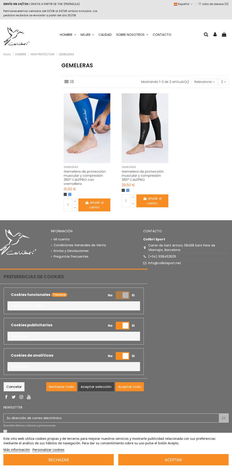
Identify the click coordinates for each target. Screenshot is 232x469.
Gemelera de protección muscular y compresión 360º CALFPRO (143, 175)
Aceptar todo (129, 386)
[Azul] (69, 194)
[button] (73, 305)
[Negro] (65, 194)
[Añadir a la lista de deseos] (84, 161)
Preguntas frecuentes (71, 256)
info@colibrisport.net (164, 263)
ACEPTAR (173, 459)
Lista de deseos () (215, 4)
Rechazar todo (61, 386)
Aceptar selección (96, 386)
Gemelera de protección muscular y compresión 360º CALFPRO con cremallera (85, 177)
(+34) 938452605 (162, 256)
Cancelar (14, 386)
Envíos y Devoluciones (71, 251)
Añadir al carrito (96, 205)
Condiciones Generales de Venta (80, 245)
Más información (16, 449)
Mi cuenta (62, 239)
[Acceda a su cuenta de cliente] (215, 34)
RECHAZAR (58, 459)
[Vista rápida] (90, 161)
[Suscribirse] (223, 418)
